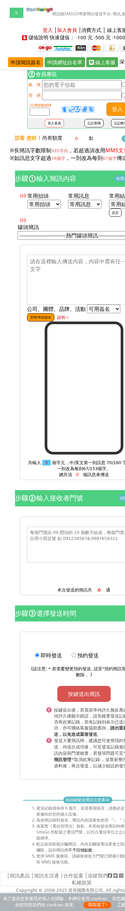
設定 (115, 212)
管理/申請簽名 (40, 317)
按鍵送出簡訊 (84, 694)
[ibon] (81, 47)
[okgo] (45, 47)
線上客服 (104, 62)
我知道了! (97, 904)
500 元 (103, 37)
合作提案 (73, 875)
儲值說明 (38, 37)
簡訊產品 (20, 875)
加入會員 (54, 123)
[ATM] (112, 47)
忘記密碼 (94, 123)
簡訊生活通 (46, 875)
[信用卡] (96, 47)
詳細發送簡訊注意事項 (87, 800)
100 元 (85, 37)
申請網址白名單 (64, 62)
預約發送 (88, 655)
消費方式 (91, 30)
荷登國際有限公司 (85, 890)
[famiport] (63, 47)
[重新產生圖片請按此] (78, 109)
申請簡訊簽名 (26, 62)
